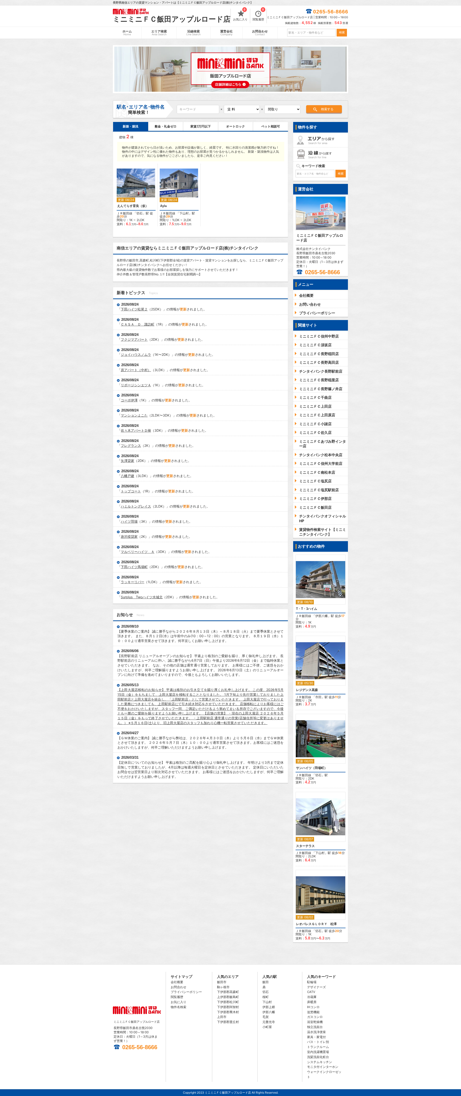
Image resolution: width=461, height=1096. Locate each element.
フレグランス (131, 445)
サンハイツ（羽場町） (311, 768)
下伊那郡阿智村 (228, 1007)
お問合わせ (260, 33)
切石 (139, 213)
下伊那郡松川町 (228, 1002)
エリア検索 (159, 33)
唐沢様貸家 (129, 536)
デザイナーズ (316, 987)
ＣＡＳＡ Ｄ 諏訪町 (137, 324)
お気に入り (240, 15)
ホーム (127, 33)
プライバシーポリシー (186, 992)
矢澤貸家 (127, 461)
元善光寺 (268, 1022)
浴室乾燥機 (315, 1022)
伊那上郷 (268, 1007)
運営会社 (226, 33)
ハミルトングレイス (136, 506)
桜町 (265, 997)
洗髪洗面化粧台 (318, 1057)
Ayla (163, 206)
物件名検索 (178, 1007)
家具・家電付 (316, 1037)
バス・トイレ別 (318, 1042)
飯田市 (221, 982)
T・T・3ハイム (306, 609)
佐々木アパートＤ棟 (136, 430)
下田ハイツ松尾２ (134, 309)
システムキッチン (319, 1062)
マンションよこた (134, 415)
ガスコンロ (315, 1017)
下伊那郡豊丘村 (228, 1022)
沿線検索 (193, 33)
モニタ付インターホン (322, 1067)
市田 (318, 697)
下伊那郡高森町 (228, 992)
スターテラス (305, 846)
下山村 (184, 213)
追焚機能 (313, 1012)
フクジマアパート (134, 339)
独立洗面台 (315, 1027)
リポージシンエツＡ (136, 385)
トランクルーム (318, 1047)
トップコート (131, 491)
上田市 (221, 1017)
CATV (311, 992)
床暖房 (311, 1002)
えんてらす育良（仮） (132, 206)
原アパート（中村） (136, 370)
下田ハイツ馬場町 (134, 567)
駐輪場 (311, 982)
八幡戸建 (127, 476)
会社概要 (177, 982)
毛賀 (265, 1017)
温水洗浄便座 (316, 1032)
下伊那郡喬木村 (228, 1012)
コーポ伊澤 (129, 400)
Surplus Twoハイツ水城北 (142, 597)
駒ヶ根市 (223, 987)
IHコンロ (313, 1007)
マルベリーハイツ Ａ (137, 552)
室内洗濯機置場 (318, 1052)
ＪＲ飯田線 (124, 213)
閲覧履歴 (258, 15)
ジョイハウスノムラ (136, 354)
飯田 (265, 982)
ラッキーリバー (132, 582)
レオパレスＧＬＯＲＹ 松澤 (316, 924)
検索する (327, 109)
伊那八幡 (321, 616)
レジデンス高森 (307, 690)
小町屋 (267, 1027)
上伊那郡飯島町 (228, 997)
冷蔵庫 (311, 997)
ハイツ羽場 (129, 521)
